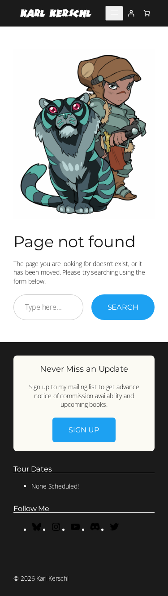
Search (123, 306)
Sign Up (84, 429)
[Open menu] (114, 13)
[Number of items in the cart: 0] (147, 13)
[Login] (131, 13)
